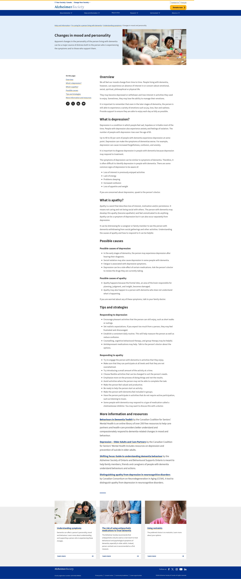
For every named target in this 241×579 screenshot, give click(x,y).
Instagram (177, 569)
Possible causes (72, 90)
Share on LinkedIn (78, 104)
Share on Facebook (68, 104)
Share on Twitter (73, 104)
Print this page (83, 104)
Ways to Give (116, 13)
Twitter (172, 569)
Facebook (168, 569)
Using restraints (154, 528)
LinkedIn (185, 569)
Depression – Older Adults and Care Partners (123, 441)
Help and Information (62, 25)
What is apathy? (72, 87)
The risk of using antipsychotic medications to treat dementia (116, 529)
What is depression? (73, 83)
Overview (69, 79)
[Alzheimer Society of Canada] (69, 7)
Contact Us (175, 2)
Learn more (61, 556)
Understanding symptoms (112, 25)
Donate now (178, 7)
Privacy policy (99, 575)
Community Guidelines (121, 575)
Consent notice (109, 575)
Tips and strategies (73, 94)
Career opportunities (136, 575)
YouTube (180, 569)
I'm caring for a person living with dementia (86, 25)
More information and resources (78, 97)
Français (183, 2)
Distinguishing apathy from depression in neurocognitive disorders (135, 474)
